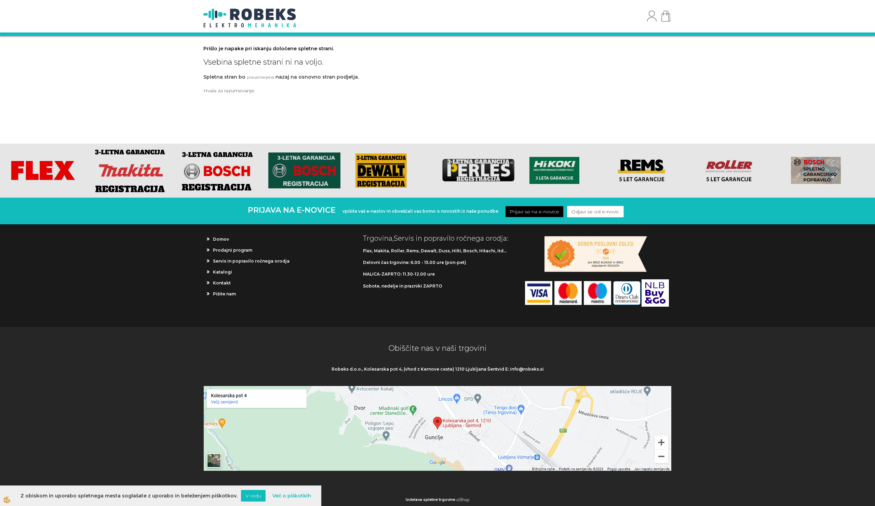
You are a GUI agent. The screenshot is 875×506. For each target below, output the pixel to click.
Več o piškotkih (291, 496)
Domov (221, 239)
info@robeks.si (527, 369)
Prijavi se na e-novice (534, 212)
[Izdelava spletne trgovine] (463, 499)
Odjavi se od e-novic (595, 212)
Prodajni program (232, 250)
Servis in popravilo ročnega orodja (251, 261)
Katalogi (222, 272)
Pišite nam (224, 293)
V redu (253, 496)
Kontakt (222, 282)
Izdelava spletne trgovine (430, 499)
